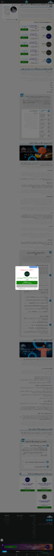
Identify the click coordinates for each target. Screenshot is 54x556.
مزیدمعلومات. (17, 551)
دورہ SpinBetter (27, 283)
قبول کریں (4, 551)
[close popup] (16, 267)
